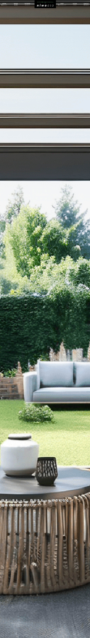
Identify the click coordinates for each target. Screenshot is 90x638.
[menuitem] (4, 4)
